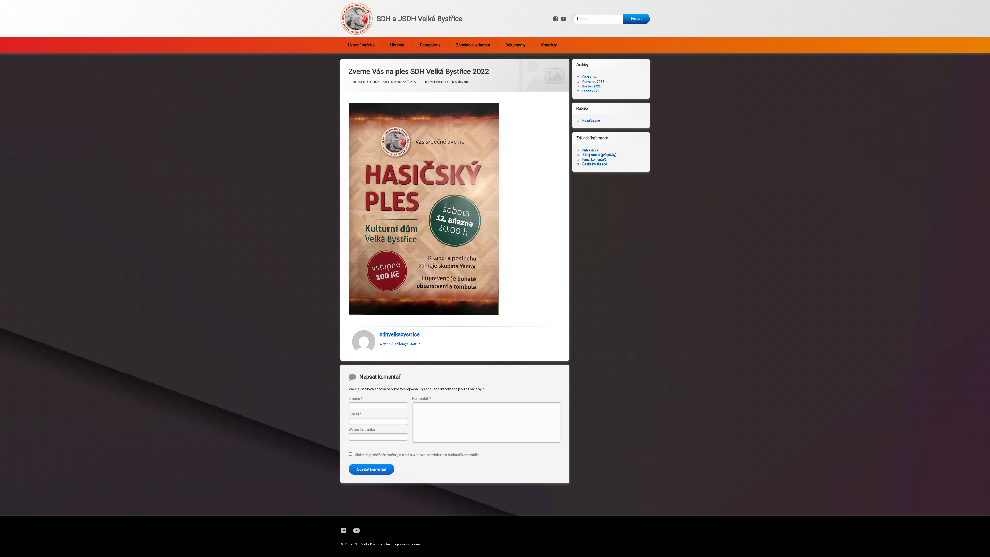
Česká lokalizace (594, 164)
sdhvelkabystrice (436, 82)
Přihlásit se (590, 150)
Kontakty (549, 45)
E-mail (355, 414)
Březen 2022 (591, 86)
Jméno (356, 399)
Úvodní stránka (361, 45)
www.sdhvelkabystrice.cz (400, 343)
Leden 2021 (590, 91)
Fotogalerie (430, 45)
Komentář (421, 399)
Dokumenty (515, 45)
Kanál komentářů (594, 159)
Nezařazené (460, 82)
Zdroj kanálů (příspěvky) (599, 155)
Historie (397, 45)
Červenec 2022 (593, 82)
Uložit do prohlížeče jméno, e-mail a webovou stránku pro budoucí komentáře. (417, 455)
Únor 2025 (589, 77)
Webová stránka (362, 430)
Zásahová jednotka (473, 45)
